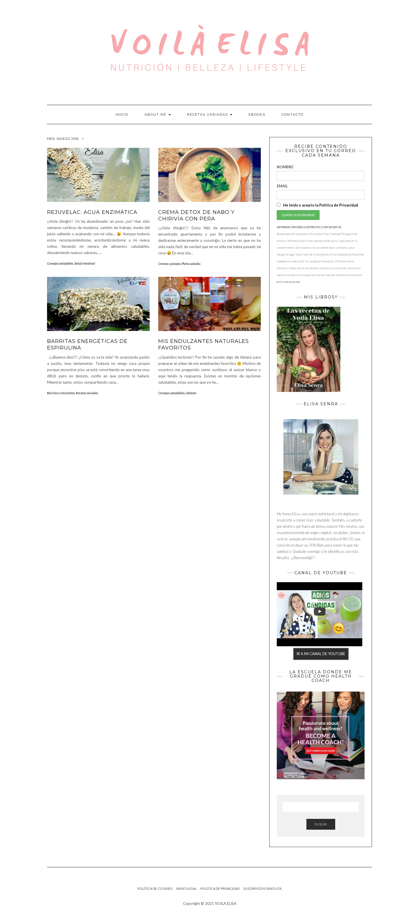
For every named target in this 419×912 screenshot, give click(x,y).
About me (156, 114)
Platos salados (191, 263)
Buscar (321, 824)
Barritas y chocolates (61, 393)
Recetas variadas (208, 114)
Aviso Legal (186, 888)
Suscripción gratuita (262, 888)
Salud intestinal (84, 263)
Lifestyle (191, 393)
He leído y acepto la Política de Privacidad (320, 205)
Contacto (293, 114)
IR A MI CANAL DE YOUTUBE (320, 653)
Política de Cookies (154, 888)
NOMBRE (285, 167)
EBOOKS (257, 114)
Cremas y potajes (169, 263)
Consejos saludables (60, 263)
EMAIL (282, 186)
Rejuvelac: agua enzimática (92, 212)
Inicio (121, 114)
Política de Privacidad (220, 888)
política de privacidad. (288, 281)
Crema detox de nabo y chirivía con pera (196, 215)
